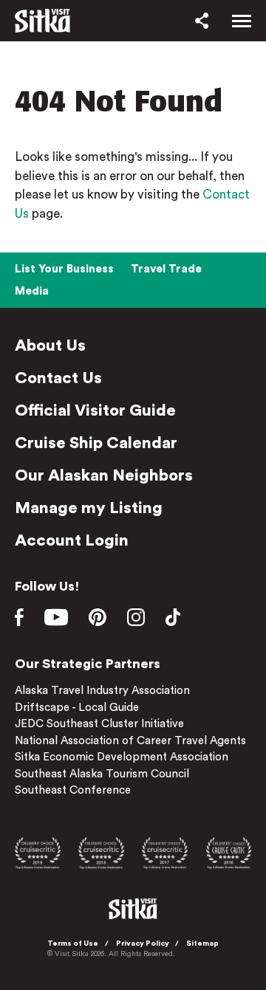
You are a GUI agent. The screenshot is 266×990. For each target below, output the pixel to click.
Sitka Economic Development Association (121, 757)
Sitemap (202, 943)
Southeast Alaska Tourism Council (102, 774)
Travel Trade (166, 269)
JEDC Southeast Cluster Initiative (99, 723)
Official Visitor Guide (95, 410)
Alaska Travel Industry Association (102, 690)
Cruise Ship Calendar (96, 443)
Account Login (72, 540)
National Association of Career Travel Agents (130, 740)
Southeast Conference (73, 790)
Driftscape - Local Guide (77, 707)
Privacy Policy (142, 943)
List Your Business (64, 269)
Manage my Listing (89, 508)
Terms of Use (72, 943)
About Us (50, 345)
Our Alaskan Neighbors (104, 475)
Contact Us (58, 378)
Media (32, 291)
